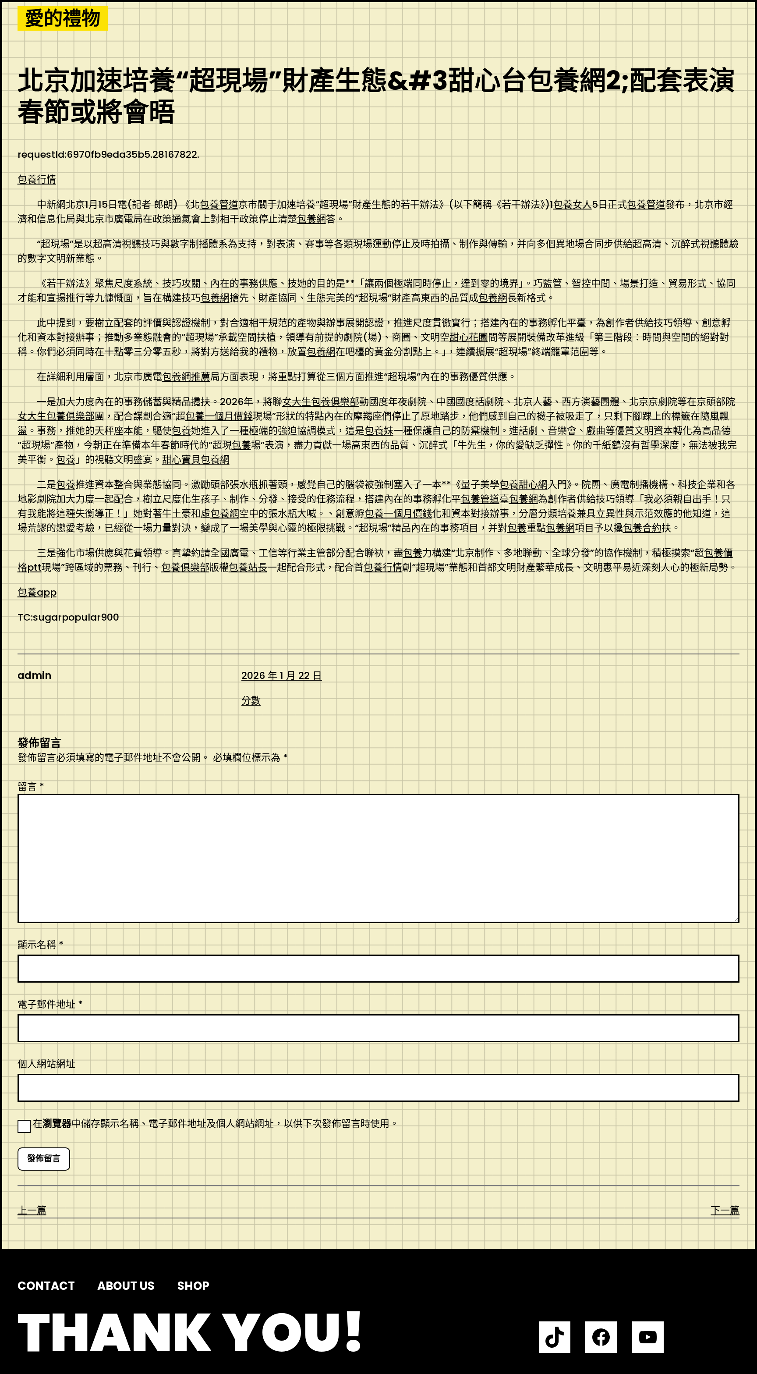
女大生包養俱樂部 (320, 401)
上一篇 (32, 1210)
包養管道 (219, 204)
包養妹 (378, 430)
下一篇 (725, 1210)
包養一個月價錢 (219, 416)
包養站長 (248, 567)
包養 (181, 430)
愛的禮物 (62, 18)
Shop (193, 1286)
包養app (37, 592)
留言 (31, 786)
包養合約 (642, 528)
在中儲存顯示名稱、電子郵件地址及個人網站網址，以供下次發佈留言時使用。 (216, 1123)
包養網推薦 (186, 376)
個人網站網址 (46, 1064)
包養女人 (572, 204)
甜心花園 (468, 337)
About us (126, 1286)
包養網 (311, 219)
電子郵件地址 (50, 1004)
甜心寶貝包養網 (196, 459)
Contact (46, 1286)
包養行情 (37, 179)
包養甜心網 (523, 484)
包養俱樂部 (185, 567)
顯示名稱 (41, 945)
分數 (251, 700)
